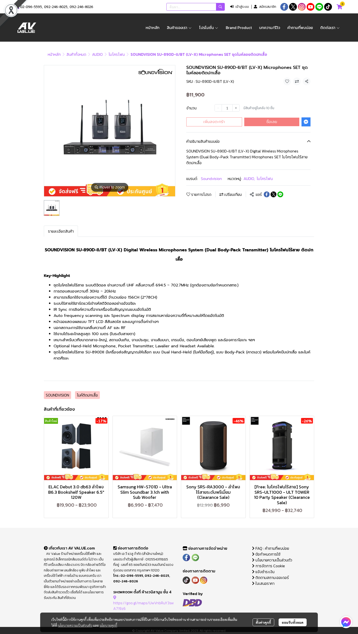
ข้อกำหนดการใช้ (267, 554)
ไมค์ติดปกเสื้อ (87, 395)
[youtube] (310, 7)
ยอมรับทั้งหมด (292, 622)
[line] (319, 7)
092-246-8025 (55, 6)
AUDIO (97, 54)
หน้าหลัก (54, 54)
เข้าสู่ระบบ (242, 6)
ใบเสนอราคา (264, 583)
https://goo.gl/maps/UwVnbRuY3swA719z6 (143, 605)
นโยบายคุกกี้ (108, 625)
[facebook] (284, 7)
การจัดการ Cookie (269, 566)
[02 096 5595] (17, 6)
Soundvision (211, 178)
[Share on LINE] (280, 194)
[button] (195, 7)
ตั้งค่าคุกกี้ (263, 622)
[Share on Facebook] (267, 194)
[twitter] (293, 7)
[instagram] (302, 7)
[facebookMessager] (346, 622)
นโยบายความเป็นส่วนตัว (75, 625)
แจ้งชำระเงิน (264, 572)
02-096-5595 (31, 6)
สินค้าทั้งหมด (76, 54)
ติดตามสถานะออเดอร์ (271, 577)
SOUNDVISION (57, 395)
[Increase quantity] (236, 107)
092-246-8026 (81, 6)
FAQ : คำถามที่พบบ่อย (272, 548)
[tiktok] (328, 7)
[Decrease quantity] (218, 107)
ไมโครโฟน (117, 54)
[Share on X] (273, 194)
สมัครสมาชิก (267, 6)
